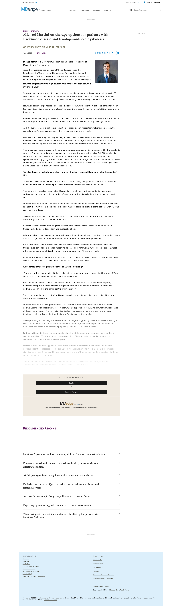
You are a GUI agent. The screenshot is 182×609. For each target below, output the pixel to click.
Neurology (46, 10)
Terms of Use (97, 560)
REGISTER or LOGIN (153, 2)
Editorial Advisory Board (31, 571)
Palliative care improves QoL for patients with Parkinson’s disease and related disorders (61, 485)
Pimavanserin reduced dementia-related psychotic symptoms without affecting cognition (60, 464)
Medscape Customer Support (103, 575)
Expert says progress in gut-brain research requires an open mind (58, 505)
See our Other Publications (119, 590)
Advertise (26, 561)
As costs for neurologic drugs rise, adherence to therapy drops (56, 496)
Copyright (26, 598)
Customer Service (29, 569)
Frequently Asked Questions (103, 579)
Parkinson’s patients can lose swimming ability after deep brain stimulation (64, 454)
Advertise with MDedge (101, 586)
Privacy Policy (98, 556)
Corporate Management (31, 566)
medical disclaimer (50, 600)
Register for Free (71, 392)
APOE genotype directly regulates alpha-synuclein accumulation (58, 475)
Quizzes (96, 10)
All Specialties (28, 2)
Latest (73, 10)
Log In (71, 383)
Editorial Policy (98, 564)
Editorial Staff (27, 574)
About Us (26, 559)
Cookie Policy (98, 567)
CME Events (131, 2)
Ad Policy (96, 571)
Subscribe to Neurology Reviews (34, 576)
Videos (107, 10)
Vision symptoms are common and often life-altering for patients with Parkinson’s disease (61, 515)
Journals (84, 10)
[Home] (29, 10)
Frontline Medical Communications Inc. (50, 598)
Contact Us (26, 564)
